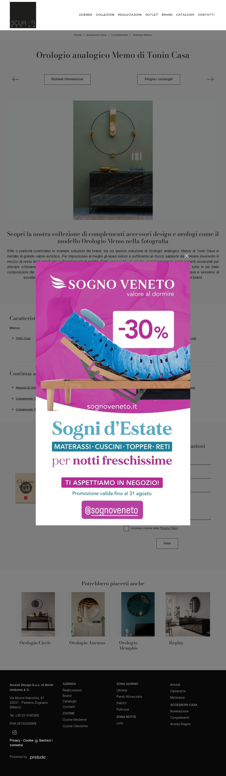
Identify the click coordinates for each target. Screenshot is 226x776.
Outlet (151, 15)
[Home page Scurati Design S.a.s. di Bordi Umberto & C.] (26, 15)
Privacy (15, 740)
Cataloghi (185, 15)
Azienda (86, 15)
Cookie (28, 740)
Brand (167, 15)
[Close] (186, 256)
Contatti (206, 15)
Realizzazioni (130, 15)
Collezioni (105, 15)
